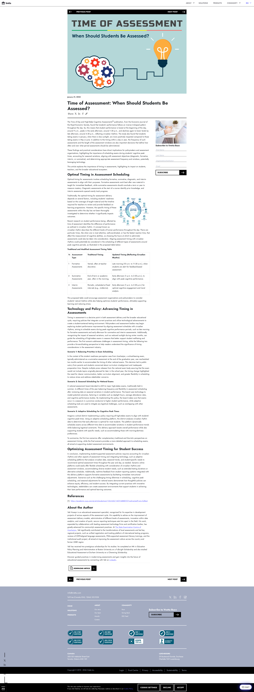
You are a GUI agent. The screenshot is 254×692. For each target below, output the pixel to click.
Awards (97, 616)
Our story (98, 609)
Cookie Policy (128, 689)
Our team (98, 613)
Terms (184, 670)
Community (232, 3)
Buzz (123, 609)
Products (71, 615)
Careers (97, 619)
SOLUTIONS (203, 3)
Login (121, 670)
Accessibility (157, 670)
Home (69, 606)
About (188, 3)
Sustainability (172, 670)
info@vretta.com (74, 592)
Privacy (145, 670)
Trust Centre (133, 670)
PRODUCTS (217, 3)
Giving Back (126, 613)
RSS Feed (125, 616)
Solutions (72, 610)
